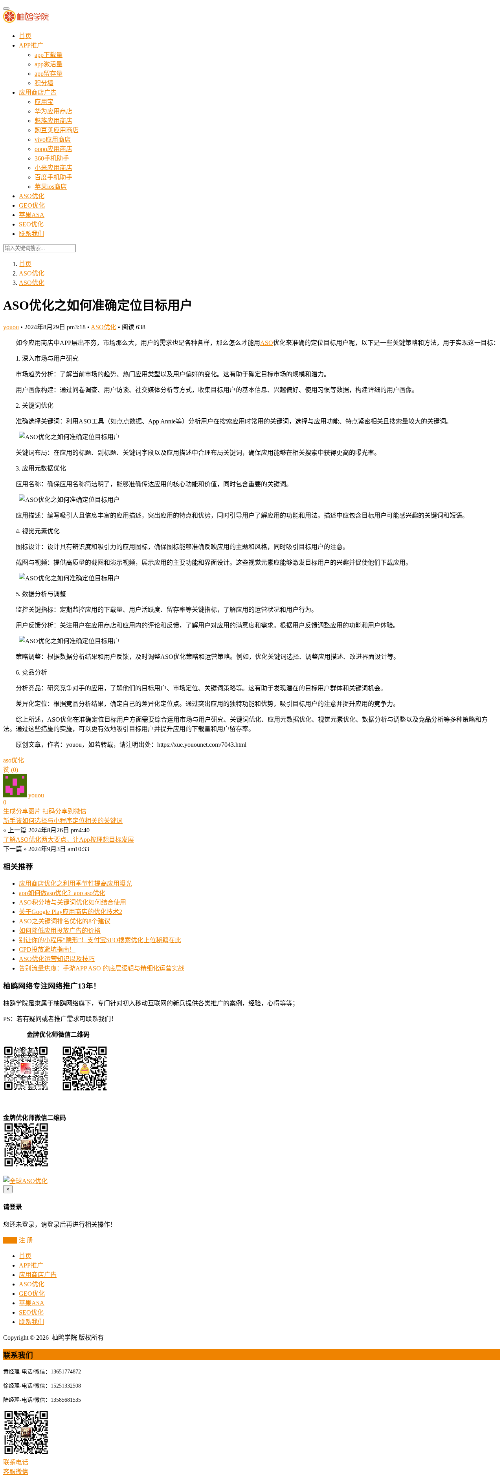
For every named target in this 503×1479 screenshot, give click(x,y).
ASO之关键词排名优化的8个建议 (64, 921)
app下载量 (48, 54)
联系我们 (31, 233)
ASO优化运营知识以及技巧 (57, 959)
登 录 (10, 1240)
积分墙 (44, 83)
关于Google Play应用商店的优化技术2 (70, 911)
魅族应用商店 (53, 120)
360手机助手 (52, 158)
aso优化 (13, 760)
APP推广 (31, 45)
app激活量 (48, 64)
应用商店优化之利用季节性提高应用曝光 (75, 883)
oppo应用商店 (53, 149)
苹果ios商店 (51, 186)
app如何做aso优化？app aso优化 (62, 893)
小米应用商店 (53, 167)
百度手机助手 (53, 177)
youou (11, 327)
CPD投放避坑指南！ (47, 949)
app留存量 (48, 73)
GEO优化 (32, 205)
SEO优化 (31, 224)
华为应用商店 (53, 111)
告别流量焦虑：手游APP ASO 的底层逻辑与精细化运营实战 (101, 968)
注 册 (26, 1240)
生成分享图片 (22, 811)
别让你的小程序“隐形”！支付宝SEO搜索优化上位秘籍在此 (100, 940)
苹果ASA (31, 215)
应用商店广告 (38, 92)
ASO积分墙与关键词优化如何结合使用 (72, 902)
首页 (25, 36)
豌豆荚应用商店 (57, 130)
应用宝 (44, 101)
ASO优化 (31, 196)
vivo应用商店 (53, 139)
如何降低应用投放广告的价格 (60, 930)
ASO (266, 342)
